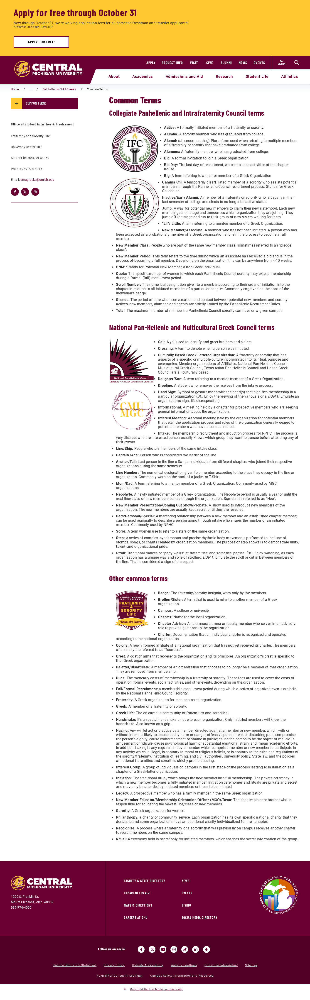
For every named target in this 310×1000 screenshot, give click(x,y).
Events (259, 62)
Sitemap (251, 965)
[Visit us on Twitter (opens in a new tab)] (152, 949)
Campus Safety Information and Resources (182, 975)
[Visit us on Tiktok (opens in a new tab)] (185, 949)
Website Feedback (184, 965)
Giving (186, 905)
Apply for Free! (41, 42)
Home (15, 89)
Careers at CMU (136, 917)
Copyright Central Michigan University (156, 989)
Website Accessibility (147, 965)
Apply (151, 62)
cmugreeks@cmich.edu (37, 179)
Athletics (289, 76)
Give (209, 62)
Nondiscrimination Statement (74, 965)
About (114, 76)
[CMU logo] (51, 64)
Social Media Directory (199, 917)
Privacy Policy (114, 965)
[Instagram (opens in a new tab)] (35, 192)
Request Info (172, 62)
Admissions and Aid (184, 76)
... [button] (31, 89)
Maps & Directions (138, 905)
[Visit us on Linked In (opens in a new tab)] (196, 949)
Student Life (257, 76)
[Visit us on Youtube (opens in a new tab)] (163, 949)
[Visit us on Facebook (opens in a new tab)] (141, 949)
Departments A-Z (137, 893)
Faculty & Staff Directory (144, 881)
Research (224, 76)
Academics (142, 76)
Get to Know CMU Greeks (59, 89)
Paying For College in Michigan (120, 975)
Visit (194, 62)
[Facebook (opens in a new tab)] (15, 192)
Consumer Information (221, 965)
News (243, 62)
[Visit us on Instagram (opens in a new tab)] (174, 949)
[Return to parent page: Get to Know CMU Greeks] (16, 103)
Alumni (226, 62)
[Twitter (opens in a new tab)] (25, 192)
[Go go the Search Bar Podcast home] (207, 949)
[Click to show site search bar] (296, 62)
